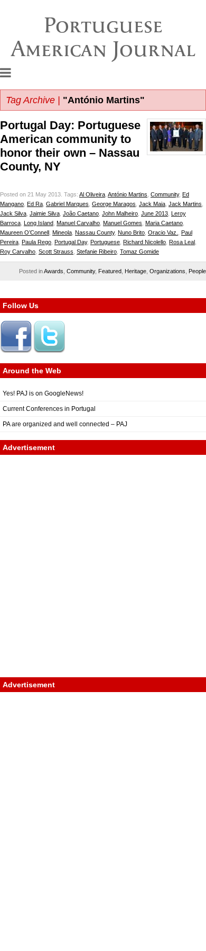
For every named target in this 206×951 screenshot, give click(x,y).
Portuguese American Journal (103, 37)
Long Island (38, 223)
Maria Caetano (164, 223)
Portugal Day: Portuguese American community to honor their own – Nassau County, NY (70, 146)
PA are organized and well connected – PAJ (65, 424)
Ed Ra (35, 204)
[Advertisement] (103, 566)
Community (165, 194)
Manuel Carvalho (78, 223)
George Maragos (114, 204)
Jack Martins (185, 204)
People (197, 271)
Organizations (167, 271)
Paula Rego (36, 242)
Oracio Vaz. (163, 232)
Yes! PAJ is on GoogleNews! (43, 393)
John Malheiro (120, 213)
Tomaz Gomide (139, 251)
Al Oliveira (92, 194)
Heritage (135, 271)
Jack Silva (13, 213)
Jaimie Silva (45, 213)
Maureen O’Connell (24, 232)
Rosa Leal (182, 242)
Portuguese (105, 242)
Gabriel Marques (67, 204)
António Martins (127, 194)
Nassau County (95, 232)
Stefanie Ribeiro (97, 251)
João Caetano (81, 213)
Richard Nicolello (144, 242)
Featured (109, 271)
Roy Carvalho (17, 251)
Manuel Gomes (122, 223)
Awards (53, 271)
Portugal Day (70, 242)
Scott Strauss (56, 251)
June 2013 (154, 213)
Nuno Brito (131, 232)
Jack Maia (152, 204)
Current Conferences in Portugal (49, 408)
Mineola (62, 232)
